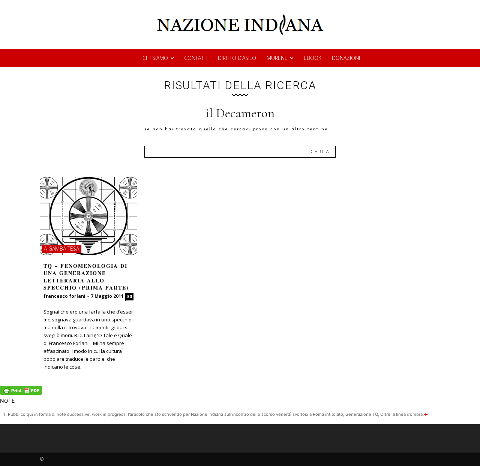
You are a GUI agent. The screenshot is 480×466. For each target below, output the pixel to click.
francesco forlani (65, 296)
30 (129, 296)
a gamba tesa (61, 248)
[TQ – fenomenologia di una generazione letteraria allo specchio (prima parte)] (88, 216)
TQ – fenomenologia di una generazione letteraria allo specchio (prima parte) (86, 277)
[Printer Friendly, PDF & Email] (21, 393)
